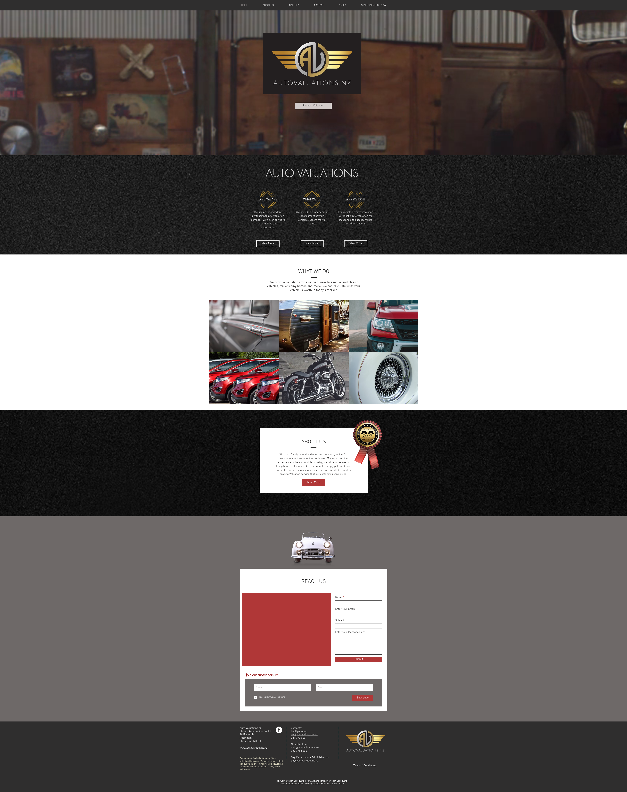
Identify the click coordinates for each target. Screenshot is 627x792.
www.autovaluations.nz (253, 748)
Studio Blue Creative (334, 783)
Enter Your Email (345, 609)
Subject (339, 620)
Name (338, 597)
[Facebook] (279, 730)
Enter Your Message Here (350, 632)
